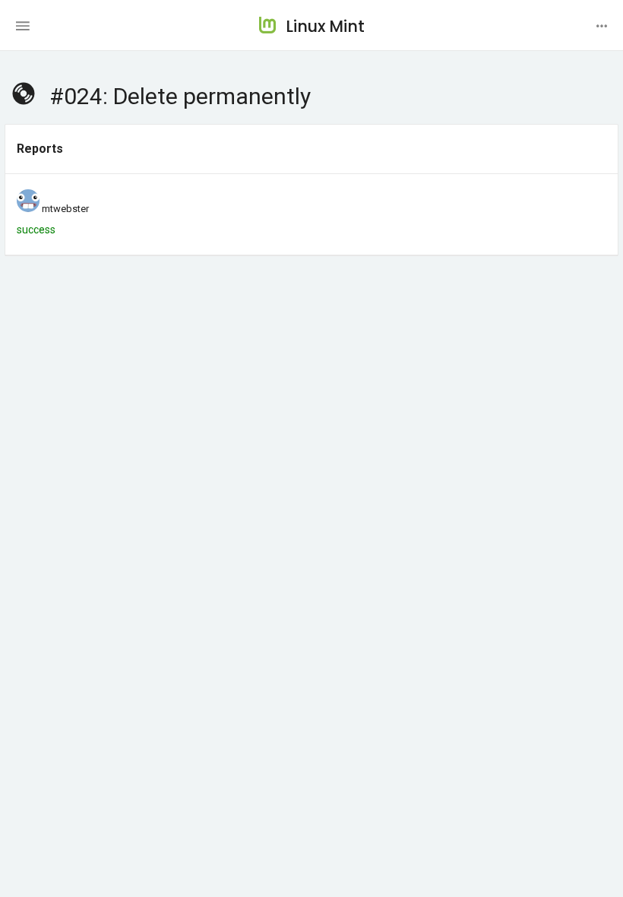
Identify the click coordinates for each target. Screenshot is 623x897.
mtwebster (65, 208)
